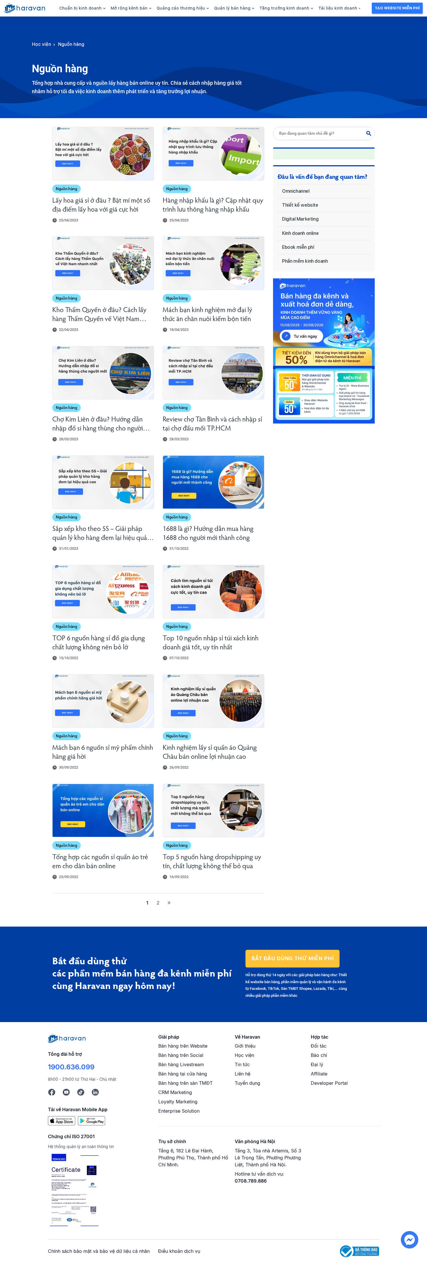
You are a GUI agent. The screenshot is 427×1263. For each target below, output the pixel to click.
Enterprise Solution (179, 1111)
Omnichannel (296, 191)
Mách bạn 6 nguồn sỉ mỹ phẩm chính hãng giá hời (102, 753)
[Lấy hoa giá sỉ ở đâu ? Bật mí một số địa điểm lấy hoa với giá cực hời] (103, 153)
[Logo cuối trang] (67, 1038)
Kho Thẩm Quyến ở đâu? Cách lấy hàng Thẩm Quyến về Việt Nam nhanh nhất (99, 315)
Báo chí (319, 1055)
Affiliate (319, 1074)
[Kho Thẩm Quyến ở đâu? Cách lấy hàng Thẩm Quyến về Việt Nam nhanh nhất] (103, 263)
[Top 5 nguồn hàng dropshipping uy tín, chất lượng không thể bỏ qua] (213, 810)
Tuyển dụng (247, 1083)
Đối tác (318, 1046)
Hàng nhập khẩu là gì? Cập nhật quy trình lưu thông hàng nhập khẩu (213, 205)
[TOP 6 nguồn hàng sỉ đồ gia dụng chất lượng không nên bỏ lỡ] (103, 591)
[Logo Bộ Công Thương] (359, 1251)
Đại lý (317, 1064)
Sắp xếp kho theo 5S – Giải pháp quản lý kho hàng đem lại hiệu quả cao (99, 534)
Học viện (244, 1055)
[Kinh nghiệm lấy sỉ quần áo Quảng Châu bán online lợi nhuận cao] (213, 701)
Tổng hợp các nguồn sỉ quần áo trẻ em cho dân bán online (100, 862)
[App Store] (61, 1120)
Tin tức (242, 1064)
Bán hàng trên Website (182, 1046)
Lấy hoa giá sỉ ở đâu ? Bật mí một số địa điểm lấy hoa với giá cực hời (101, 205)
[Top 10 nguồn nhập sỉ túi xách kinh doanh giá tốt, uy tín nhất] (213, 591)
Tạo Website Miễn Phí (397, 8)
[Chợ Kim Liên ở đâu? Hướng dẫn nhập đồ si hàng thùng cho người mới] (103, 372)
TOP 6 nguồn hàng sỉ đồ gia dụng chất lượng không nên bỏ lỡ (98, 643)
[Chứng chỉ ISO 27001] (74, 1191)
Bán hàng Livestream (181, 1064)
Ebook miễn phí (298, 247)
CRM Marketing (175, 1092)
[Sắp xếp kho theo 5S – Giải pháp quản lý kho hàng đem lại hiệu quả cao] (103, 482)
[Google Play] (91, 1120)
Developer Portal (329, 1083)
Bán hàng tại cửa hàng (182, 1074)
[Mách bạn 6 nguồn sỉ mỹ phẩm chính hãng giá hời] (103, 701)
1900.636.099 (71, 1067)
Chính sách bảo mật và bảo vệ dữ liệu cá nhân (99, 1251)
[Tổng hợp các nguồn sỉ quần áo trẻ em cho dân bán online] (103, 810)
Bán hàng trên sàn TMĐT (185, 1083)
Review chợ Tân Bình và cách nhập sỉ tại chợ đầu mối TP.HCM (212, 424)
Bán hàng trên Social (180, 1055)
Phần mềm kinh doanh (305, 261)
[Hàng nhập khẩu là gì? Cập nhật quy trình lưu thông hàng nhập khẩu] (213, 153)
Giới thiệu (245, 1046)
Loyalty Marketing (178, 1102)
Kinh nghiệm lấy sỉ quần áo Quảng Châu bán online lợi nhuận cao (210, 753)
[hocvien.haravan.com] (24, 8)
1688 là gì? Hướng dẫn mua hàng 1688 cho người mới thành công (208, 534)
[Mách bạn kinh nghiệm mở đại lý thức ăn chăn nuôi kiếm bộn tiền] (213, 263)
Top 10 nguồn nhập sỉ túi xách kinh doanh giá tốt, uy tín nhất (211, 643)
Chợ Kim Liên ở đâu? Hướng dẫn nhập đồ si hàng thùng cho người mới (97, 424)
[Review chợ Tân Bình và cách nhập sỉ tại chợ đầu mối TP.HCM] (213, 372)
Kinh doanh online (300, 233)
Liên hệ (242, 1074)
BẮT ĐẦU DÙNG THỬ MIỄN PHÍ (292, 958)
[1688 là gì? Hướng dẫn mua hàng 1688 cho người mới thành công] (213, 482)
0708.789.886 (251, 1181)
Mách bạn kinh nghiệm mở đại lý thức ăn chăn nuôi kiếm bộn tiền (207, 315)
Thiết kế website (300, 205)
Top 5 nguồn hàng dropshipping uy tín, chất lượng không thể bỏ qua (212, 862)
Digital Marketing (300, 219)
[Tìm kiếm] (370, 133)
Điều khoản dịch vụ (179, 1251)
